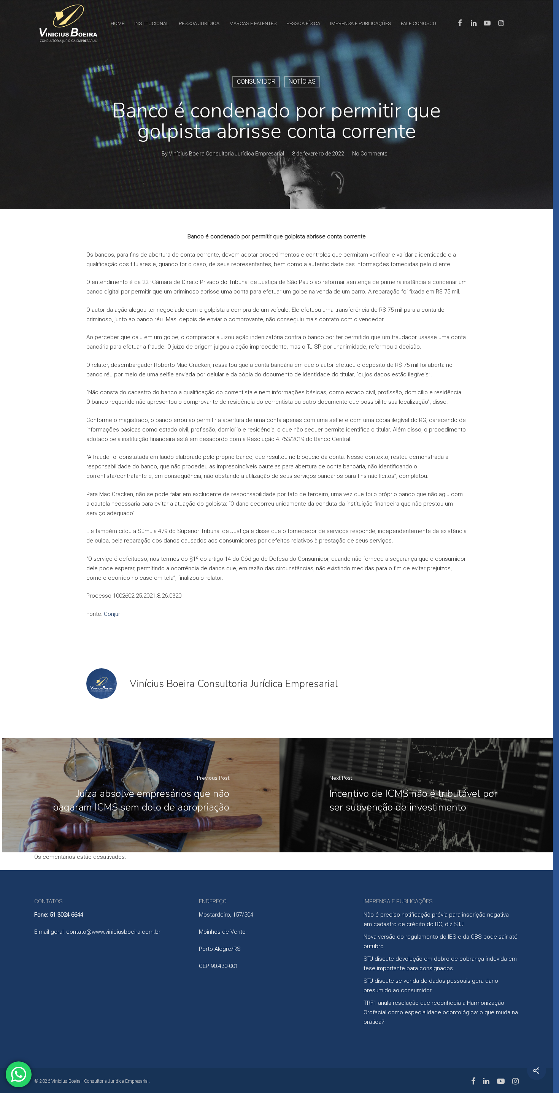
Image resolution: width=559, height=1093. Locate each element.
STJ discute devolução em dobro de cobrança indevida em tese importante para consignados (440, 963)
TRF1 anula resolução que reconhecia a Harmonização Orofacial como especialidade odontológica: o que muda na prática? (441, 1012)
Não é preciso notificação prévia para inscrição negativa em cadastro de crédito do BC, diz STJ (436, 919)
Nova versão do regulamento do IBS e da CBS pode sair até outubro (441, 941)
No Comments (369, 154)
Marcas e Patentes (252, 23)
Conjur (112, 614)
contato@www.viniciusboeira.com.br (113, 931)
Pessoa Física (303, 23)
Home (117, 23)
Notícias (302, 81)
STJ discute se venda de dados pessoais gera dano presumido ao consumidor (431, 985)
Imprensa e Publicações (360, 23)
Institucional (151, 23)
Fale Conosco (418, 23)
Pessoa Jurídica (199, 23)
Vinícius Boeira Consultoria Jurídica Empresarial (226, 154)
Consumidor (256, 81)
